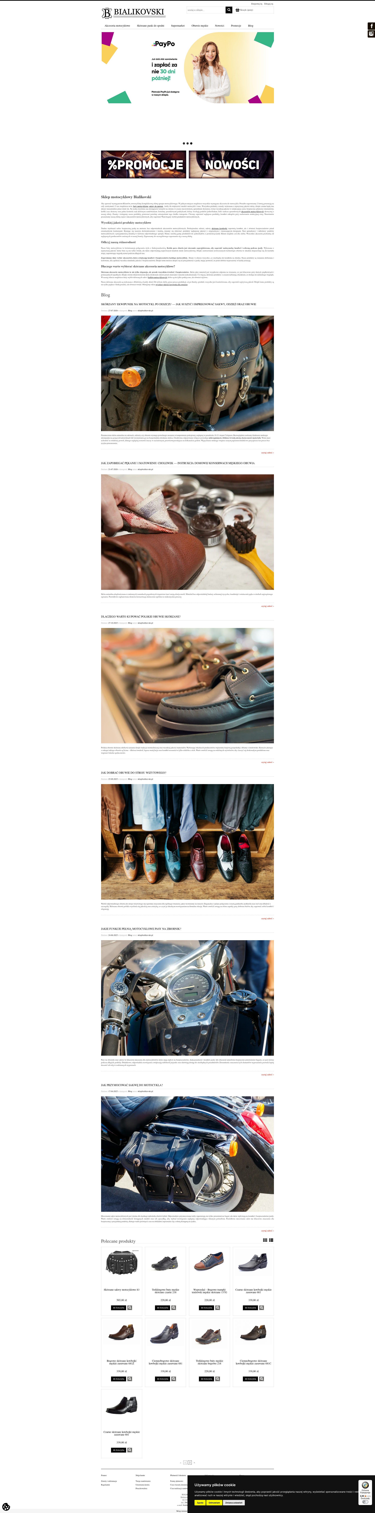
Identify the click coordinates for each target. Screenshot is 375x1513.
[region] (187, 89)
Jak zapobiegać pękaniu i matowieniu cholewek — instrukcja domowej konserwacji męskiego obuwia (178, 463)
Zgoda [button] (200, 1502)
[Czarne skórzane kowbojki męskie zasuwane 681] (253, 1267)
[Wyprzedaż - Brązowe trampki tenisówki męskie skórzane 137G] (209, 1267)
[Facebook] (371, 25)
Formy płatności (176, 1481)
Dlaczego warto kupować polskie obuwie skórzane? (140, 616)
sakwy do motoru (156, 206)
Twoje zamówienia (143, 1481)
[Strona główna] (134, 12)
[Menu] (370, 1482)
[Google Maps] (371, 33)
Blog (130, 310)
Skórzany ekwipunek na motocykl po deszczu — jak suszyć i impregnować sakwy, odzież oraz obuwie (178, 304)
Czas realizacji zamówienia (181, 1488)
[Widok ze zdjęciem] (265, 1240)
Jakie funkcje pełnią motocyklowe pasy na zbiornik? (141, 929)
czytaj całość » (267, 452)
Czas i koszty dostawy (179, 1484)
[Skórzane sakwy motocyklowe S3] (121, 1267)
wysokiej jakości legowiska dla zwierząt (172, 284)
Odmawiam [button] (214, 1502)
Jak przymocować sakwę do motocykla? (132, 1085)
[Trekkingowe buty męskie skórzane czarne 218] (165, 1267)
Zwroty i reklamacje (109, 1481)
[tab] (184, 143)
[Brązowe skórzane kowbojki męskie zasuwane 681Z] (121, 1338)
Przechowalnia (141, 1488)
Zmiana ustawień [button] (233, 1502)
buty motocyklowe (140, 206)
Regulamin (105, 1484)
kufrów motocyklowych (157, 277)
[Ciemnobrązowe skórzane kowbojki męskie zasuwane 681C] (253, 1338)
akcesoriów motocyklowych (252, 211)
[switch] (365, 1502)
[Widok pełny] (271, 1240)
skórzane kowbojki (219, 228)
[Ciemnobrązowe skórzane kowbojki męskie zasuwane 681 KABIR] (165, 1338)
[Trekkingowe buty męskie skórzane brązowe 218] (209, 1338)
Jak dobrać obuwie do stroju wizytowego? (133, 772)
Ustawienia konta (142, 1484)
